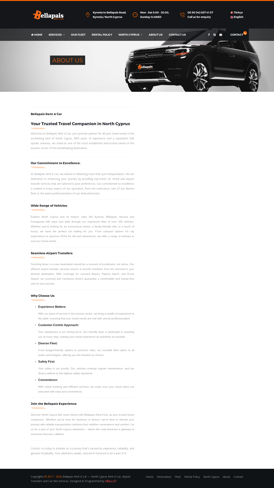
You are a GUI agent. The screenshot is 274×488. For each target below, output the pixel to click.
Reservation (164, 476)
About (226, 476)
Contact (237, 34)
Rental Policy (102, 34)
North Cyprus (211, 476)
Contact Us (177, 34)
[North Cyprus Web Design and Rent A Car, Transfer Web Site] (111, 481)
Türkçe (238, 12)
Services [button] (55, 34)
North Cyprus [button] (129, 34)
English (238, 17)
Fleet (178, 476)
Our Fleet (78, 34)
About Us (156, 34)
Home (38, 34)
